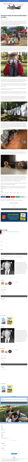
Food (1, 433)
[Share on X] (0, 232)
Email (2, 245)
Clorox (5, 200)
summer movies (21, 200)
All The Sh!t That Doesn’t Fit (4, 438)
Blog (1, 426)
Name (2, 241)
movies (16, 200)
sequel (18, 200)
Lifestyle (9, 199)
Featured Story (6, 199)
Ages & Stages (3, 432)
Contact (2, 427)
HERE (15, 179)
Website (2, 249)
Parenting (2, 435)
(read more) (23, 273)
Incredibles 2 (13, 200)
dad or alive (9, 200)
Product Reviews (12, 199)
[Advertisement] (14, 226)
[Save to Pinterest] (0, 233)
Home (2, 425)
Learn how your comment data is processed (16, 256)
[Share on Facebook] (0, 230)
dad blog (7, 200)
